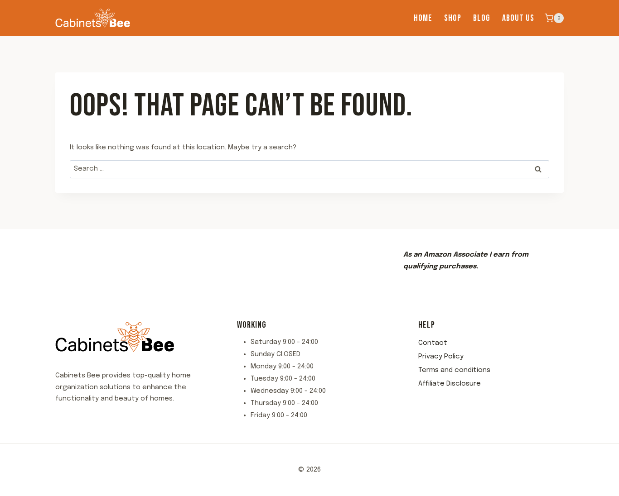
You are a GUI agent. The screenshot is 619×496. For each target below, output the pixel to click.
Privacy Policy (441, 356)
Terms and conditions (454, 370)
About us (518, 18)
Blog (481, 18)
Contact (432, 343)
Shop (452, 18)
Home (423, 18)
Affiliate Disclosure (449, 383)
